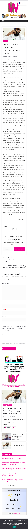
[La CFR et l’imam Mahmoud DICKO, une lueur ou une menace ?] (6, 446)
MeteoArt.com (16, 513)
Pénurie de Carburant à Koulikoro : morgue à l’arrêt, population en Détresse (14, 266)
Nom (3, 303)
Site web (4, 316)
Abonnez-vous (19, 249)
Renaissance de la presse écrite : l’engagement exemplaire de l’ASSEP (13, 411)
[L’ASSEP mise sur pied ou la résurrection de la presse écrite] (6, 437)
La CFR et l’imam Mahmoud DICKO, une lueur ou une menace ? (18, 445)
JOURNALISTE (15, 56)
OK (14, 526)
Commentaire (6, 283)
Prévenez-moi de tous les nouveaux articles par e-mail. (13, 345)
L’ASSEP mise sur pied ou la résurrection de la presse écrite (18, 436)
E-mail (4, 310)
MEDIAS (10, 405)
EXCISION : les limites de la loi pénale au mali (12, 458)
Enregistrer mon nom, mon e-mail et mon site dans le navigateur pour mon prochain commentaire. (14, 328)
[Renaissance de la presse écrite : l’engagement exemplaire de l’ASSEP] (14, 396)
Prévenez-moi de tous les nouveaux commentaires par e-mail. (11, 338)
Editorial (5, 41)
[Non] (26, 523)
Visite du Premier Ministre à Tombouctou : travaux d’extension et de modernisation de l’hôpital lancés (14, 260)
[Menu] (3, 21)
